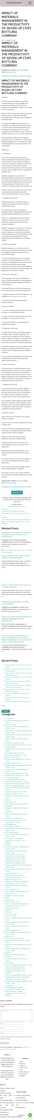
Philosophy (8, 912)
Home (21, 1061)
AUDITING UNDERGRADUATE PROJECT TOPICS (18, 745)
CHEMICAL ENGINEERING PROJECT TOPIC (16, 773)
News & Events (9, 900)
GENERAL (7, 842)
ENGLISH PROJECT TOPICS (12, 822)
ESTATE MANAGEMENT (11, 832)
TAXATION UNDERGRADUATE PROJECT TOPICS (18, 965)
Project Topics (24, 1067)
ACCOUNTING (9, 718)
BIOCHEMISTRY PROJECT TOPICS (14, 753)
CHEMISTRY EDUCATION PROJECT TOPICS (17, 775)
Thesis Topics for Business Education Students (18, 701)
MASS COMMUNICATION (12, 889)
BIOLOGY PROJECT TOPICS (12, 757)
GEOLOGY (8, 845)
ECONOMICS (8, 806)
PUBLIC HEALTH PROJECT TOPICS (14, 938)
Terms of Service (24, 1072)
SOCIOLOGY (8, 957)
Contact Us (23, 1065)
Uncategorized (9, 985)
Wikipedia (8, 995)
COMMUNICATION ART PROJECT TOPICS (16, 781)
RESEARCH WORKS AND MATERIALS (15, 955)
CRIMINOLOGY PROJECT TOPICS (14, 794)
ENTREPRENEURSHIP (11, 824)
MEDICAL (7, 897)
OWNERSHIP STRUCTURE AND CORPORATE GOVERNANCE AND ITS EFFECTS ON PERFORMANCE (17, 535)
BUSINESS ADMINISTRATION (13, 763)
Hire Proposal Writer (5, 1093)
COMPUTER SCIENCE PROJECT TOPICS (16, 792)
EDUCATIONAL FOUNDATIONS (13, 818)
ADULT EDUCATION (10, 724)
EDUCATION (8, 812)
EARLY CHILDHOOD (10, 802)
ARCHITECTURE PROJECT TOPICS (14, 743)
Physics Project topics (11, 914)
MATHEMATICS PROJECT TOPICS (14, 896)
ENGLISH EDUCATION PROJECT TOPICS (16, 820)
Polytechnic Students (22, 1100)
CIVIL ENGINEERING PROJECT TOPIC (15, 779)
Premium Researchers (14, 3)
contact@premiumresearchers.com (17, 506)
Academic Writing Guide (23, 1095)
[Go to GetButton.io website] (30, 1118)
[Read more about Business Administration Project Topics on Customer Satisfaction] (8, 576)
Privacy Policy (23, 1074)
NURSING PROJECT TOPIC (12, 902)
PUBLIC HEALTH (9, 936)
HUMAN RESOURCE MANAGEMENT (15, 855)
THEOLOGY (8, 973)
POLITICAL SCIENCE (10, 916)
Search (3, 705)
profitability (17, 133)
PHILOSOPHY (8, 910)
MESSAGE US (17, 492)
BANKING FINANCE (10, 747)
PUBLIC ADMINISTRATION (12, 930)
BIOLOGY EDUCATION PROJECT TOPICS (16, 755)
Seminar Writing (20, 1098)
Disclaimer (22, 1076)
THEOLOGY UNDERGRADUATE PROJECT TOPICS (18, 975)
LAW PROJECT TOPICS (11, 873)
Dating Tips (8, 800)
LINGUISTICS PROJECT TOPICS (13, 879)
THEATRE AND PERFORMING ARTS (15, 967)
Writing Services (4, 1112)
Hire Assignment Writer (6, 1110)
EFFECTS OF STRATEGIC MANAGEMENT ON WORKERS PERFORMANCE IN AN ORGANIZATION (16, 619)
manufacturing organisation (18, 296)
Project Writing (4, 1114)
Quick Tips (8, 952)
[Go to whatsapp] (30, 1115)
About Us (22, 1063)
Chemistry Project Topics (12, 777)
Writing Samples (20, 1107)
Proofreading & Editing (6, 1100)
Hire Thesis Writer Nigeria (7, 1103)
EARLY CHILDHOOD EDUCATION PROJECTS (17, 804)
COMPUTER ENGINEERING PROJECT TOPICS (17, 783)
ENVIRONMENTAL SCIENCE (12, 826)
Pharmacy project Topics (12, 908)
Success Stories (9, 963)
